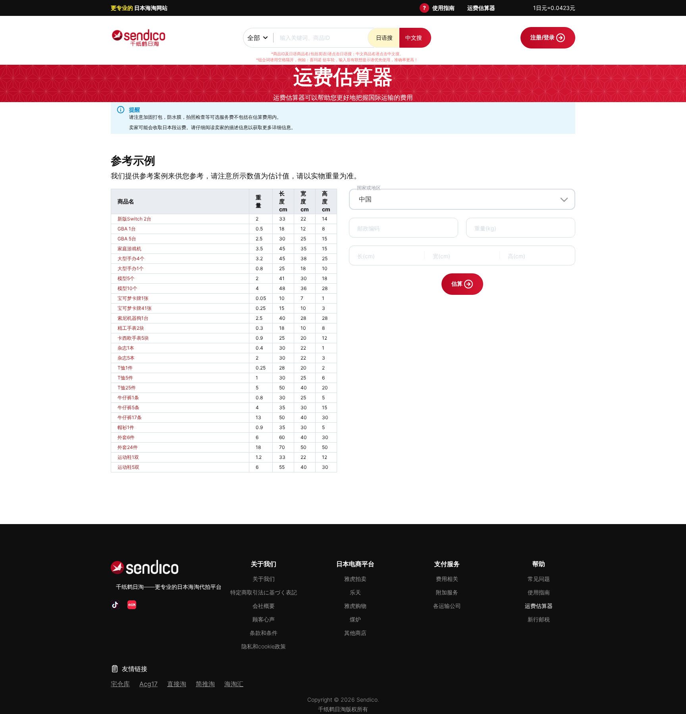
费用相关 (447, 578)
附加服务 (447, 592)
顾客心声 (263, 619)
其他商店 (355, 632)
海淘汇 (233, 684)
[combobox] (462, 199)
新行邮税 (539, 619)
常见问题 (539, 578)
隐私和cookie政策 (263, 646)
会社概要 (263, 605)
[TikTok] (115, 604)
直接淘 (176, 684)
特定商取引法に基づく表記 (263, 592)
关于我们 (263, 578)
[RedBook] (131, 604)
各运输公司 (447, 605)
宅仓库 (120, 684)
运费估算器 (481, 7)
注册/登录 (543, 37)
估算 (457, 283)
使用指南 (443, 7)
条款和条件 (263, 632)
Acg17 (148, 684)
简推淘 (205, 684)
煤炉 (355, 619)
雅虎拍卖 (355, 578)
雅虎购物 (355, 605)
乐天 (355, 592)
